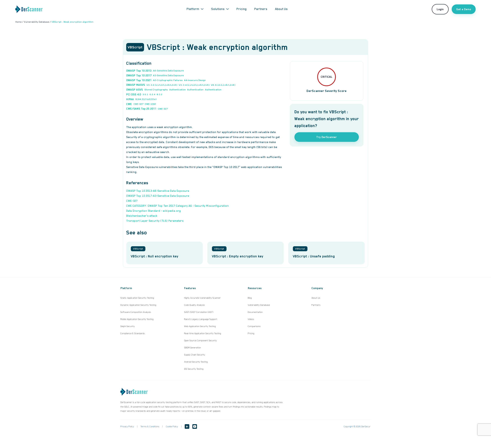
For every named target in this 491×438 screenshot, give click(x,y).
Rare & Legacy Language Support (200, 319)
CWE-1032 (150, 104)
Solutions (218, 9)
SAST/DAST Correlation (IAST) (198, 312)
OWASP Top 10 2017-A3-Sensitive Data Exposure (157, 195)
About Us (281, 9)
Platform (193, 9)
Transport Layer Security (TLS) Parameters (155, 220)
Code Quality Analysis (194, 305)
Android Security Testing (196, 361)
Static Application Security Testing (137, 298)
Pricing (241, 9)
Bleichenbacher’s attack (141, 215)
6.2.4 (152, 94)
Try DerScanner (326, 137)
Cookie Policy (172, 426)
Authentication (177, 89)
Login (440, 9)
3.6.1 (145, 94)
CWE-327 (138, 104)
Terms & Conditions (150, 426)
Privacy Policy (127, 426)
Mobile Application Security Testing (137, 319)
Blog (250, 298)
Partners (260, 9)
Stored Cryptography (156, 89)
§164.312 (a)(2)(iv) (146, 99)
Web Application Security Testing (200, 326)
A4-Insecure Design (195, 80)
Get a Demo (463, 9)
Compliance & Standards (132, 333)
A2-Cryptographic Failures (168, 80)
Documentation (255, 312)
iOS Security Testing (193, 369)
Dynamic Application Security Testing (138, 305)
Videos (251, 319)
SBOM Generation (192, 347)
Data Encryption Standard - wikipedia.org (153, 210)
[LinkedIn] (187, 426)
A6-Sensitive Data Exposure (168, 70)
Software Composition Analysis (135, 312)
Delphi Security (127, 326)
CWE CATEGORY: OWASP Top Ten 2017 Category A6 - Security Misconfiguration (177, 205)
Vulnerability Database (259, 305)
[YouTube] (194, 426)
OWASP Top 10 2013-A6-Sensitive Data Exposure (157, 190)
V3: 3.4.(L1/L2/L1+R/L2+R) (194, 85)
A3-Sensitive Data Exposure (168, 75)
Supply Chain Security (194, 354)
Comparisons (254, 326)
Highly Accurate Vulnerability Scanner (202, 298)
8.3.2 (159, 94)
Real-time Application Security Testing (202, 333)
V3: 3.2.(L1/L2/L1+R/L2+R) (162, 85)
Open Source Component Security (200, 340)
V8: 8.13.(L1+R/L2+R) (223, 85)
